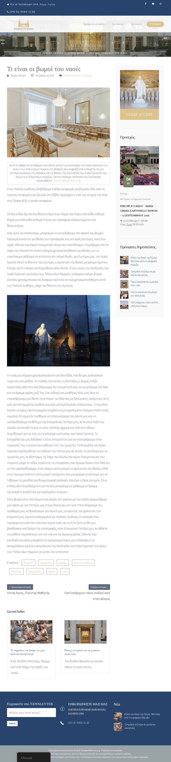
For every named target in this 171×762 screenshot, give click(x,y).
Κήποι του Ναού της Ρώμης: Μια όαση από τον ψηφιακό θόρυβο (144, 261)
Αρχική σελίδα (53, 53)
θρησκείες (35, 571)
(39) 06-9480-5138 (22, 11)
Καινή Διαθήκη (83, 563)
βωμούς (28, 563)
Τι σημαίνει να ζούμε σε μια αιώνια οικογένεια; (143, 273)
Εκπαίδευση (76, 53)
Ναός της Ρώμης (84, 75)
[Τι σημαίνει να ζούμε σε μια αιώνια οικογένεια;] (31, 634)
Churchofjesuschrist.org (66, 180)
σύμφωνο (46, 563)
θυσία (51, 571)
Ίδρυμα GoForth (87, 753)
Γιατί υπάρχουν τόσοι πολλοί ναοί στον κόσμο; (144, 304)
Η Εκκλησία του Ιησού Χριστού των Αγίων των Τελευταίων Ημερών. (114, 757)
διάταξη (16, 571)
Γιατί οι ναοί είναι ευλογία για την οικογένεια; (144, 294)
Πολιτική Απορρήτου (112, 750)
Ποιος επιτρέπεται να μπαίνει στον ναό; (144, 283)
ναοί (65, 571)
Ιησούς (63, 563)
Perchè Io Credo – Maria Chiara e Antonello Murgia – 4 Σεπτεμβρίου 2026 (138, 210)
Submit (12, 723)
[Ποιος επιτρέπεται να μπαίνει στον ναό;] (85, 634)
